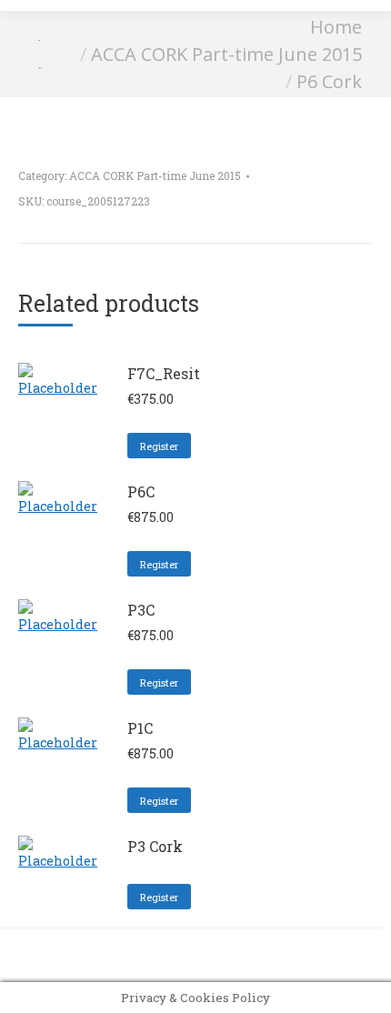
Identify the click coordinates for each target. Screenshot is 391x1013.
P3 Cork (155, 846)
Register (159, 446)
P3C (141, 609)
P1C (140, 727)
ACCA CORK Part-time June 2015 (155, 175)
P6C (141, 491)
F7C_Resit (163, 373)
